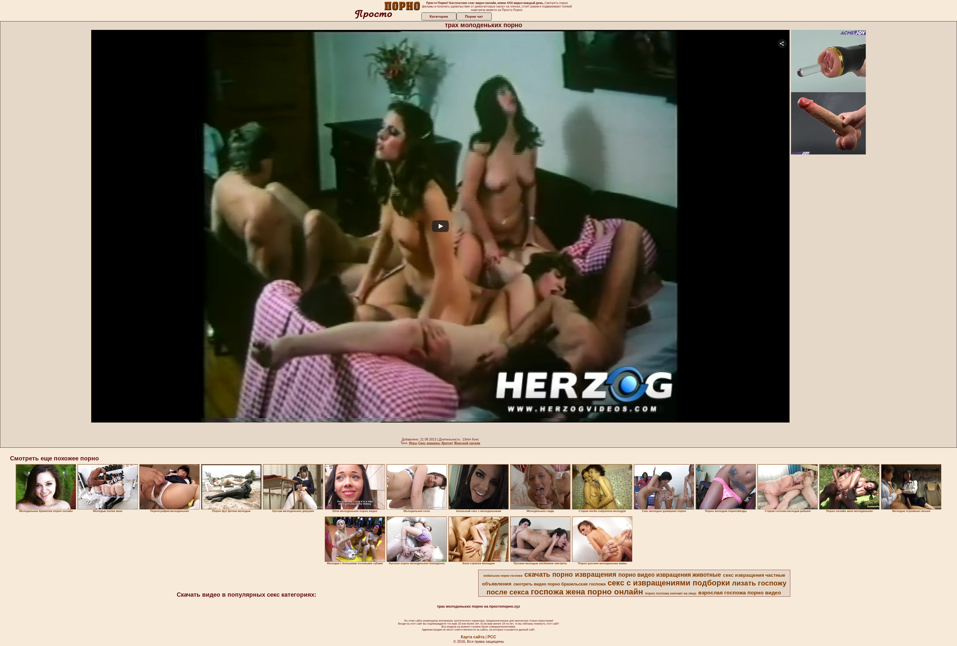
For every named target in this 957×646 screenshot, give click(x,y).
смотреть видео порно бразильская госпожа (559, 583)
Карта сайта (472, 637)
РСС (491, 637)
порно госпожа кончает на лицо (670, 593)
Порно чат (474, 16)
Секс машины (429, 443)
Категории (439, 16)
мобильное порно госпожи (502, 575)
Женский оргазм (467, 443)
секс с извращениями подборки (669, 582)
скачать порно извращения (570, 574)
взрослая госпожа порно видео (739, 593)
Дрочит (447, 443)
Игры (413, 443)
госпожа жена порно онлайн (587, 591)
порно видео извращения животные (669, 575)
